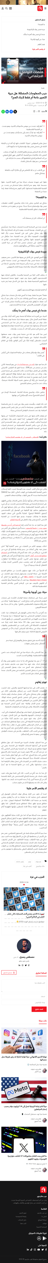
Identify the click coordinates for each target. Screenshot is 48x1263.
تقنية (42, 88)
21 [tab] (16, 918)
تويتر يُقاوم (41, 44)
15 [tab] (36, 918)
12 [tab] (5, 914)
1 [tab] (42, 914)
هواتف (45, 1223)
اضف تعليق (39, 1009)
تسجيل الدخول (7, 972)
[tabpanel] (24, 902)
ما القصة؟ (41, 24)
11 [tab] (9, 914)
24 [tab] (5, 918)
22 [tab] (12, 918)
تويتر (29, 861)
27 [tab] (36, 922)
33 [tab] (16, 922)
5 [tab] (29, 914)
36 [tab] (5, 922)
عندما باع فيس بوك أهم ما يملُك (34, 34)
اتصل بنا (44, 1216)
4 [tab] (32, 914)
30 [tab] (26, 922)
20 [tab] (19, 918)
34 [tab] (12, 922)
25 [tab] (42, 922)
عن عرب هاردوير (42, 1213)
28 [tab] (32, 922)
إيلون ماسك (20, 861)
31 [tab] (22, 922)
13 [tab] (42, 918)
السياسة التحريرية (42, 1227)
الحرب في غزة (27, 866)
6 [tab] (26, 914)
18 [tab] (26, 918)
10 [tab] (12, 914)
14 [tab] (39, 918)
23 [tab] (9, 918)
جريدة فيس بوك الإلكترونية (36, 29)
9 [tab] (16, 914)
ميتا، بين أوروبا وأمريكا (38, 39)
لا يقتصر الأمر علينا (38, 49)
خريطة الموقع (42, 1220)
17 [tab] (29, 918)
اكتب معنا (23, 1223)
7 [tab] (22, 914)
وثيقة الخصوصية (21, 1216)
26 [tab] (39, 922)
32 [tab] (19, 922)
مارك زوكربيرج (40, 866)
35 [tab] (9, 922)
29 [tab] (29, 922)
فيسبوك (38, 861)
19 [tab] (22, 918)
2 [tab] (39, 914)
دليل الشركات (22, 1220)
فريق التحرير (22, 1213)
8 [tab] (19, 914)
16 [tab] (32, 918)
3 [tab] (36, 914)
